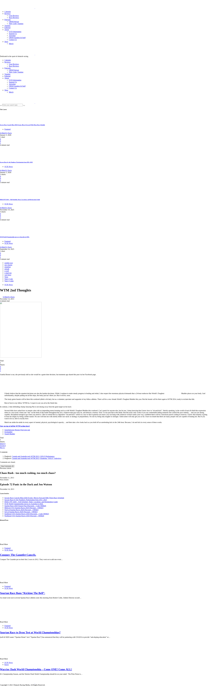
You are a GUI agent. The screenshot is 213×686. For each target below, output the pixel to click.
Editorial (7, 28)
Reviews (7, 14)
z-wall (6, 271)
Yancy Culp (8, 279)
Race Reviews (14, 18)
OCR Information (15, 32)
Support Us (13, 34)
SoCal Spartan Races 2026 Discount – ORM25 (21, 512)
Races (6, 665)
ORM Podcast (14, 22)
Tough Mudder (9, 434)
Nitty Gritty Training (16, 24)
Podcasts (7, 20)
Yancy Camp (9, 281)
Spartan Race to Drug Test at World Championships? (30, 632)
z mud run (8, 273)
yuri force (7, 275)
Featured (7, 129)
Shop (6, 42)
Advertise (12, 36)
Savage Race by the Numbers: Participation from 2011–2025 (16, 162)
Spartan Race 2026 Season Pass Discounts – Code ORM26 (25, 506)
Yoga (6, 277)
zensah (6, 269)
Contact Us (13, 40)
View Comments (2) (7, 466)
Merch (11, 44)
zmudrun (7, 267)
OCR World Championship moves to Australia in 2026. (14, 237)
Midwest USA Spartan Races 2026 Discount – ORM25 (23, 508)
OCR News (8, 167)
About (6, 30)
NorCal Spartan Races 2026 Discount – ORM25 (21, 510)
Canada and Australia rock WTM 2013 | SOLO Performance (33, 456)
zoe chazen (8, 265)
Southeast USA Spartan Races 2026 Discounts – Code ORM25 (26, 514)
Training (7, 26)
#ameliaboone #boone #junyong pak (17, 430)
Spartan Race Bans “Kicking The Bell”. (22, 593)
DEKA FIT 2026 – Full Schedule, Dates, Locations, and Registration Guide (20, 199)
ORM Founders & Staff (17, 38)
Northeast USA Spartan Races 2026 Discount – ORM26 (24, 516)
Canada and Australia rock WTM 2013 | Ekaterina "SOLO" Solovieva (36, 458)
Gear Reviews (14, 16)
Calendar (7, 12)
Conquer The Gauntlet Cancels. (18, 554)
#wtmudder (8, 432)
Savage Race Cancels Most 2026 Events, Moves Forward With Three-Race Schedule (22, 125)
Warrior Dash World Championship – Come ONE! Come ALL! (36, 669)
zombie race (8, 263)
